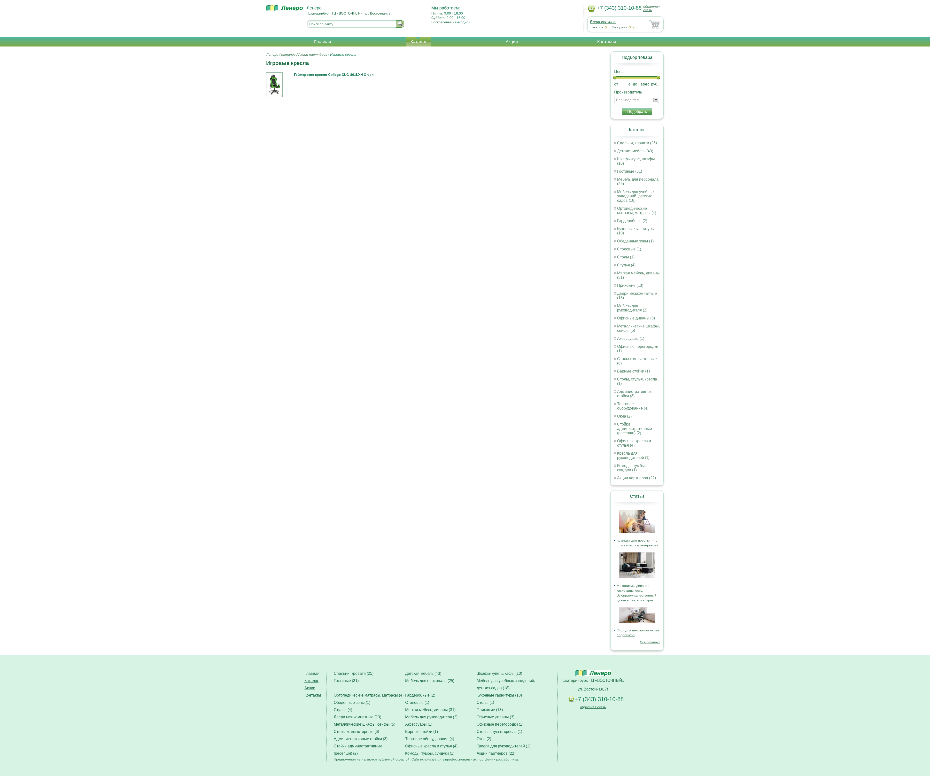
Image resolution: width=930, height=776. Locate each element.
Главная (322, 41)
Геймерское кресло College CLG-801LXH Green (334, 75)
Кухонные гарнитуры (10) (499, 695)
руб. (654, 84)
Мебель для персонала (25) (429, 681)
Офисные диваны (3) (636, 318)
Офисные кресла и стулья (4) (634, 443)
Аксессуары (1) (630, 338)
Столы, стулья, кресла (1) (499, 731)
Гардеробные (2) (632, 221)
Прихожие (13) (630, 285)
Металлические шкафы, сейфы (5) (364, 724)
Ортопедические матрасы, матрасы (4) (636, 210)
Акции (512, 41)
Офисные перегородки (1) (500, 724)
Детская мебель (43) (635, 151)
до (635, 84)
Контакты (606, 41)
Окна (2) (624, 416)
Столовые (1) (629, 249)
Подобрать (637, 111)
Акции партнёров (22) (636, 478)
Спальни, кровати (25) (637, 143)
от (616, 84)
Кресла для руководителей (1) (633, 455)
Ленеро (272, 54)
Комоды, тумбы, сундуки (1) (631, 468)
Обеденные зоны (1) (635, 241)
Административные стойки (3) (361, 739)
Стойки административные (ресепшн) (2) (634, 428)
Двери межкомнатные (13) (357, 717)
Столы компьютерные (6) (356, 731)
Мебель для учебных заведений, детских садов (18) (635, 196)
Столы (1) (626, 257)
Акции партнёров (312, 54)
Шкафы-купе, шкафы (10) (499, 673)
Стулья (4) (626, 265)
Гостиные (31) (629, 171)
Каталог (418, 41)
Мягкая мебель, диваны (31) (430, 710)
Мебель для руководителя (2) (632, 308)
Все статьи (650, 642)
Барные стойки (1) (633, 371)
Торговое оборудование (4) (632, 406)
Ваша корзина (603, 22)
